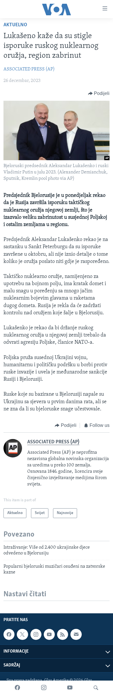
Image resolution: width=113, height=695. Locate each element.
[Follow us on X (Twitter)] (22, 634)
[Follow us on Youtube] (49, 634)
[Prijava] (75, 634)
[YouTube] (70, 688)
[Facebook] (17, 688)
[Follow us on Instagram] (35, 634)
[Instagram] (44, 688)
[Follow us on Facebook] (8, 634)
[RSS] (62, 634)
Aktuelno (15, 25)
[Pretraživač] (96, 688)
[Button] (99, 93)
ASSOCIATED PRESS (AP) (29, 69)
